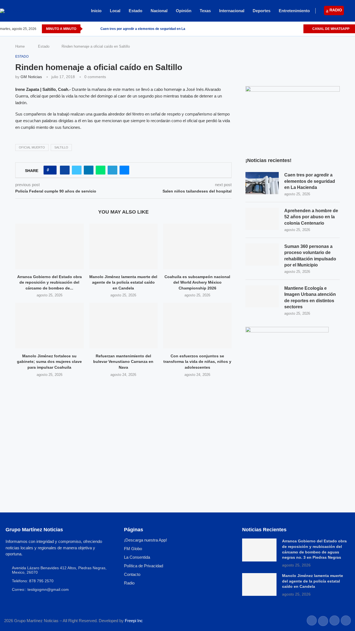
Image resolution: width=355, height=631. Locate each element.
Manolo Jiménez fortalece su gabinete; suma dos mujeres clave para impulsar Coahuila (49, 362)
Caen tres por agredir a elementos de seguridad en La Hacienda (150, 29)
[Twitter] (286, 29)
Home (20, 46)
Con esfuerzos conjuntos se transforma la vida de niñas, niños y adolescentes (197, 362)
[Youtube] (299, 29)
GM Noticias (31, 77)
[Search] (352, 11)
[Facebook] (280, 29)
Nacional (159, 10)
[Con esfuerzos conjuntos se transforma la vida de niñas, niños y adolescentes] (197, 325)
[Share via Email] (124, 170)
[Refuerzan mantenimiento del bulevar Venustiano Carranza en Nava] (123, 325)
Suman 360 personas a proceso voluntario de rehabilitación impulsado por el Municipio (310, 255)
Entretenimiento (294, 10)
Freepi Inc (134, 620)
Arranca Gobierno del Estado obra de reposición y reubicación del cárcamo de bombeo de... (49, 282)
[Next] (95, 28)
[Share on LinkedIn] (88, 170)
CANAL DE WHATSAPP (330, 29)
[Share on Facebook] (65, 170)
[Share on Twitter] (77, 170)
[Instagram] (292, 29)
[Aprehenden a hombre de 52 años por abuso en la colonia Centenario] (262, 219)
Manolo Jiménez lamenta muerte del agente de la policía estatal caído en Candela (123, 282)
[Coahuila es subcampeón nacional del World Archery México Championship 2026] (197, 246)
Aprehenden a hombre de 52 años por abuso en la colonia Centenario (311, 216)
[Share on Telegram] (112, 170)
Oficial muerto (32, 147)
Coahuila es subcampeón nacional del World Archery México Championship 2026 (197, 282)
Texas (205, 10)
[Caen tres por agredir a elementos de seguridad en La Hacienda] (262, 183)
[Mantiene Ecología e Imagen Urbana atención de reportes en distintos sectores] (262, 296)
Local (115, 10)
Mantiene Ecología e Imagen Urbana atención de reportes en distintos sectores (310, 297)
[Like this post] (51, 170)
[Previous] (88, 28)
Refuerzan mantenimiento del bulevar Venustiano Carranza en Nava (123, 362)
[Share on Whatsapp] (100, 170)
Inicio (96, 10)
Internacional (231, 10)
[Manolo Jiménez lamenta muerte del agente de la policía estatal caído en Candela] (123, 246)
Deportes (261, 10)
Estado (135, 10)
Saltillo (61, 147)
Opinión (183, 10)
